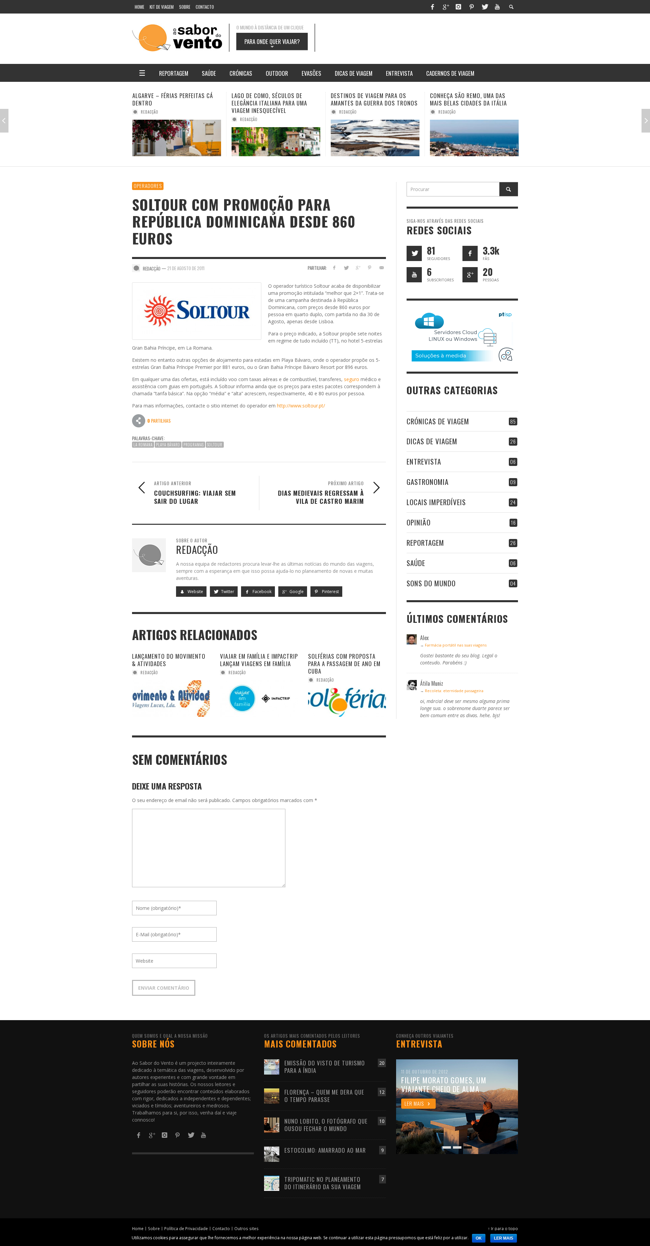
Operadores (148, 185)
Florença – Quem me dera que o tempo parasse (324, 1096)
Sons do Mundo (431, 583)
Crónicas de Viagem (438, 421)
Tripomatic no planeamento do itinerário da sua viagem (322, 1183)
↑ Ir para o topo (503, 1228)
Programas (193, 444)
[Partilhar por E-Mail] (381, 267)
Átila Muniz (449, 112)
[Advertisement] (423, 38)
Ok (479, 1238)
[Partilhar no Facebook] (334, 267)
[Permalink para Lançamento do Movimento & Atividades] (171, 698)
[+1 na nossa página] (470, 274)
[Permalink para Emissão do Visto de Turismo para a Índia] (271, 1066)
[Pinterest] (471, 7)
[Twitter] (484, 7)
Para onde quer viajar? (272, 43)
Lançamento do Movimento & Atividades (168, 660)
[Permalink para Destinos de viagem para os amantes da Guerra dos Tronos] (276, 138)
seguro (351, 379)
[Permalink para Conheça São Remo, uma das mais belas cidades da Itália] (375, 138)
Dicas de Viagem (432, 441)
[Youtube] (497, 7)
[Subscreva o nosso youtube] (414, 274)
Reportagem (425, 542)
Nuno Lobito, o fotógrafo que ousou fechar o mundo (326, 1125)
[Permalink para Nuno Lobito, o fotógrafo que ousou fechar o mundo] (271, 1124)
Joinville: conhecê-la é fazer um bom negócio (474, 99)
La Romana (143, 444)
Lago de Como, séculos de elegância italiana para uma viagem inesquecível (170, 103)
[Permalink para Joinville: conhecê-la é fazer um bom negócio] (474, 138)
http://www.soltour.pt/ (301, 405)
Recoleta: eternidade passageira (454, 690)
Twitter (227, 591)
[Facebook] (432, 7)
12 (382, 1092)
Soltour (214, 444)
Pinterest (330, 591)
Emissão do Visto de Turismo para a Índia (324, 1067)
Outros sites (246, 1228)
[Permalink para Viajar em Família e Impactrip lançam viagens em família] (259, 698)
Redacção (149, 119)
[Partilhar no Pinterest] (369, 267)
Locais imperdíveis (436, 502)
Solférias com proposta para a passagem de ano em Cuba (344, 663)
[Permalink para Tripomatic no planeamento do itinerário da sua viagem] (271, 1182)
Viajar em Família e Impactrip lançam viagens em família (259, 660)
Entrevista (424, 461)
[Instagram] (458, 7)
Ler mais (503, 1238)
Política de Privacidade (186, 1228)
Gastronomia (428, 481)
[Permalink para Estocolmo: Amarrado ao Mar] (271, 1153)
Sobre (154, 1228)
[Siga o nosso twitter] (414, 253)
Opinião (419, 522)
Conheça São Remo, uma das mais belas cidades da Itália (369, 99)
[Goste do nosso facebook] (470, 253)
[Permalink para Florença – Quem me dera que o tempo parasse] (271, 1095)
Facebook (262, 591)
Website (195, 591)
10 (382, 1121)
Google (296, 591)
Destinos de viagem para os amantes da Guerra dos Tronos (275, 99)
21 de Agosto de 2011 (185, 267)
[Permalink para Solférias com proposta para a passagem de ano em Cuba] (347, 702)
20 (382, 1063)
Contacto (221, 1228)
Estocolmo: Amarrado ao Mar (325, 1150)
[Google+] (445, 7)
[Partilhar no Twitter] (346, 267)
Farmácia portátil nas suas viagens (455, 645)
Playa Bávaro (168, 444)
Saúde (416, 563)
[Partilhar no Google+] (358, 267)
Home (138, 1228)
